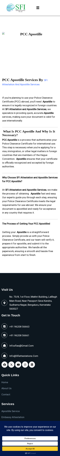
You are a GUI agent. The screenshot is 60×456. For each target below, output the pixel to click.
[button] (37, 8)
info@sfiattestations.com (23, 355)
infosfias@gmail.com (21, 345)
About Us (6, 388)
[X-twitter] (11, 364)
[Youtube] (18, 364)
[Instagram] (25, 364)
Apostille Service (10, 411)
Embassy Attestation (12, 417)
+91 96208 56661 (19, 335)
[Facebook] (4, 364)
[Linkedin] (32, 364)
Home (4, 382)
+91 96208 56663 (19, 326)
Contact (5, 394)
